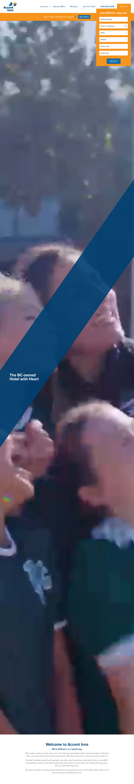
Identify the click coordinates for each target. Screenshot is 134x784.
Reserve (124, 6)
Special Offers (59, 6)
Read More (84, 17)
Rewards (74, 6)
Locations (44, 6)
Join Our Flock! (88, 6)
